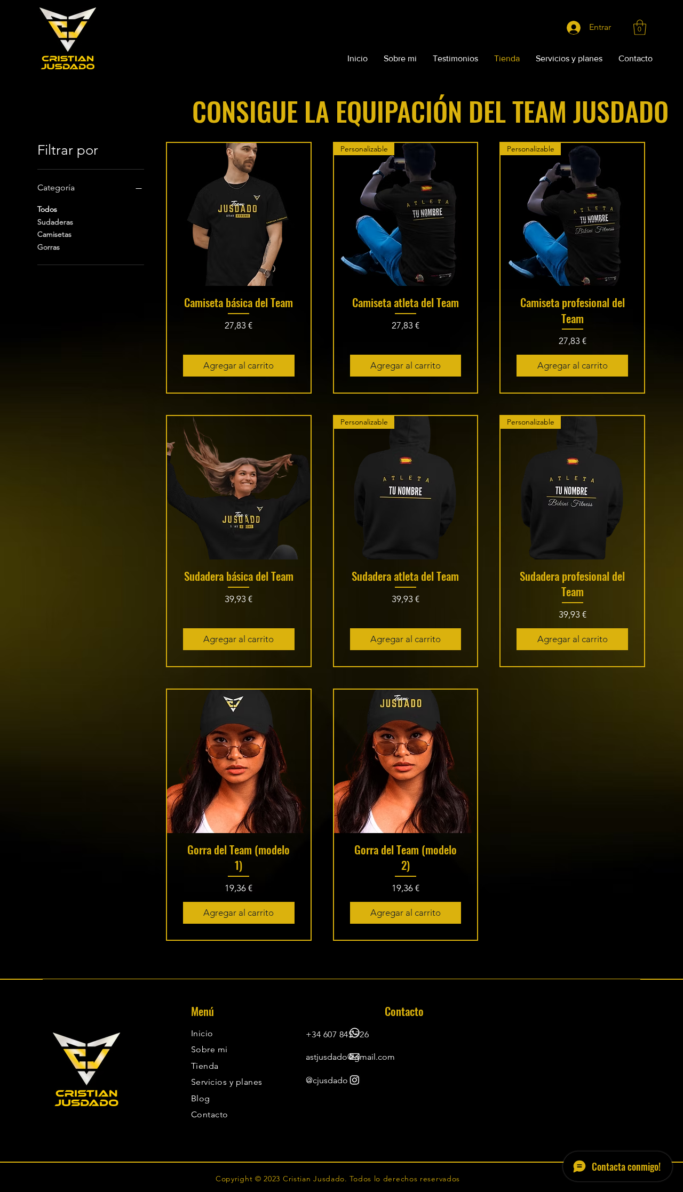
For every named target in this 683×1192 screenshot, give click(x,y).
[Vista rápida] (239, 214)
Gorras (48, 247)
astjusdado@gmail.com (350, 1057)
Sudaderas (55, 222)
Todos (47, 209)
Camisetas (54, 234)
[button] (639, 27)
